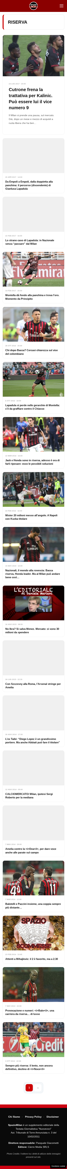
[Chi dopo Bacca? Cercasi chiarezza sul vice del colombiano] (33, 332)
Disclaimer (53, 1116)
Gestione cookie (58, 1166)
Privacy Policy (33, 1116)
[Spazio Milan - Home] (33, 6)
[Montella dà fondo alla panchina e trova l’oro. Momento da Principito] (33, 277)
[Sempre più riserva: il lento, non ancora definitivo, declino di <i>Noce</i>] (33, 1047)
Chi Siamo (14, 1116)
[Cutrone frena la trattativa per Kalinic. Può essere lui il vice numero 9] (33, 85)
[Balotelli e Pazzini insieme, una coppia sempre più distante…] (33, 886)
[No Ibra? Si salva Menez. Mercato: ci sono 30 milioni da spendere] (33, 611)
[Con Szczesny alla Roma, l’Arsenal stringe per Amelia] (33, 666)
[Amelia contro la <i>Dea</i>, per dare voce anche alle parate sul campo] (33, 831)
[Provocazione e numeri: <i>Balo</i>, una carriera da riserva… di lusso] (33, 992)
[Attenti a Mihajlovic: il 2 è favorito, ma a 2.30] (33, 939)
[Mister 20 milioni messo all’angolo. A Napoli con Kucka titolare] (33, 497)
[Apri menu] (61, 6)
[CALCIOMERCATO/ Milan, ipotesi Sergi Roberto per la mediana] (33, 776)
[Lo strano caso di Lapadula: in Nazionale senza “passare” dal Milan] (33, 222)
